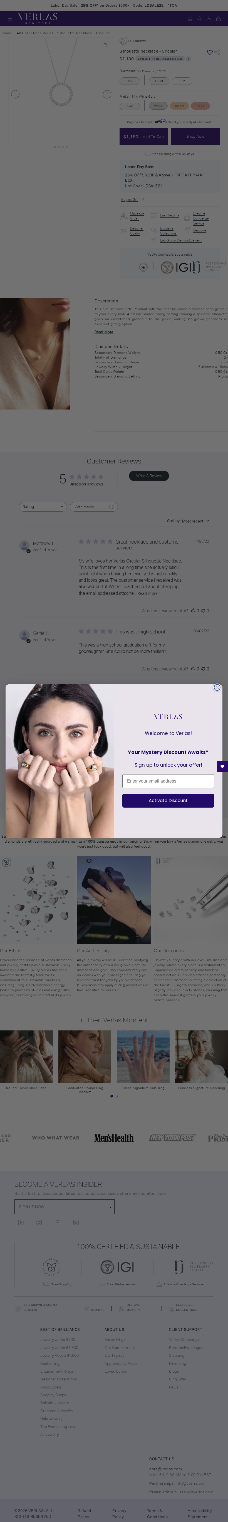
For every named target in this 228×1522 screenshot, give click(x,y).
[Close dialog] (217, 687)
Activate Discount (168, 800)
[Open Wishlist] (222, 766)
